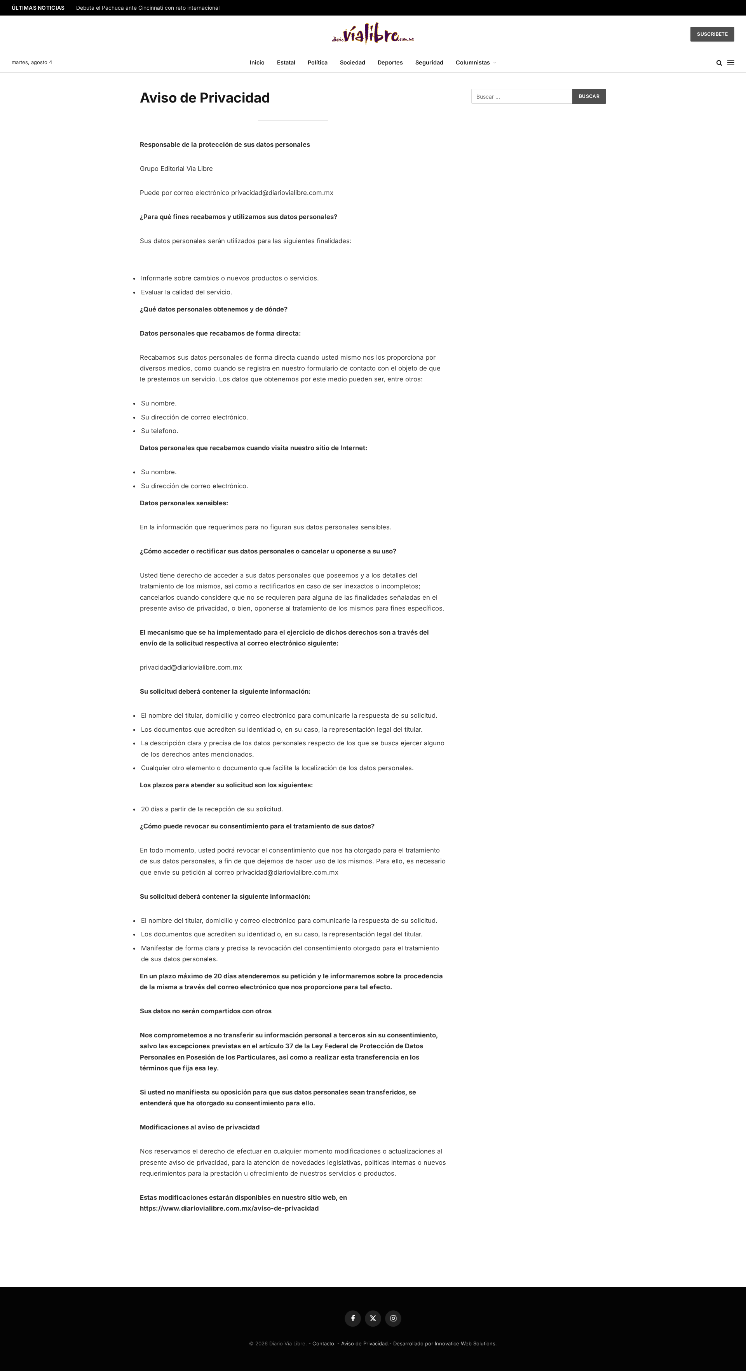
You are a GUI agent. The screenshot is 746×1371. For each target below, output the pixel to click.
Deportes (390, 62)
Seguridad (429, 62)
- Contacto (321, 1343)
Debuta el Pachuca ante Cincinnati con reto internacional (148, 8)
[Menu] (730, 62)
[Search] (719, 62)
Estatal (286, 62)
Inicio (257, 62)
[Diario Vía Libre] (373, 34)
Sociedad (352, 62)
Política (318, 62)
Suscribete (712, 34)
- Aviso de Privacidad (362, 1343)
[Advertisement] (538, 175)
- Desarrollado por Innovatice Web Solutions (442, 1343)
